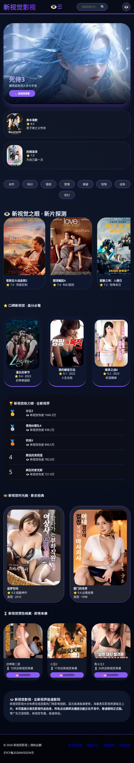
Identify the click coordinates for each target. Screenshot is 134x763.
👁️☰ (56, 7)
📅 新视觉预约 (23, 675)
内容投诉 (125, 745)
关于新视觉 (75, 745)
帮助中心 (92, 745)
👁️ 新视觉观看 (22, 93)
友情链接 (108, 745)
